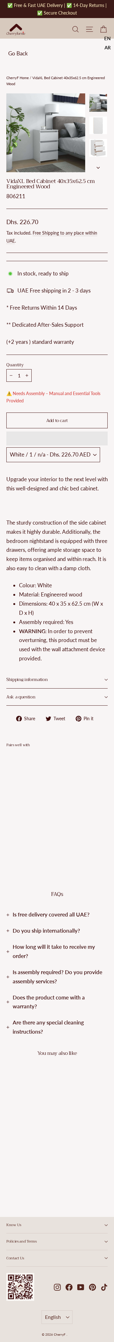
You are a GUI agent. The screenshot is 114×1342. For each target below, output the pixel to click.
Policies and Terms (21, 1241)
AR (107, 47)
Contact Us (15, 1258)
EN (107, 38)
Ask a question (20, 697)
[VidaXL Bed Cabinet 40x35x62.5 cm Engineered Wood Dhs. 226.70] (23, 794)
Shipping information (27, 679)
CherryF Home (17, 78)
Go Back (18, 53)
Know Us (13, 1225)
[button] (57, 438)
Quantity (14, 365)
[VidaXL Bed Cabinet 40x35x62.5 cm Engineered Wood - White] (10, 838)
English (53, 1317)
